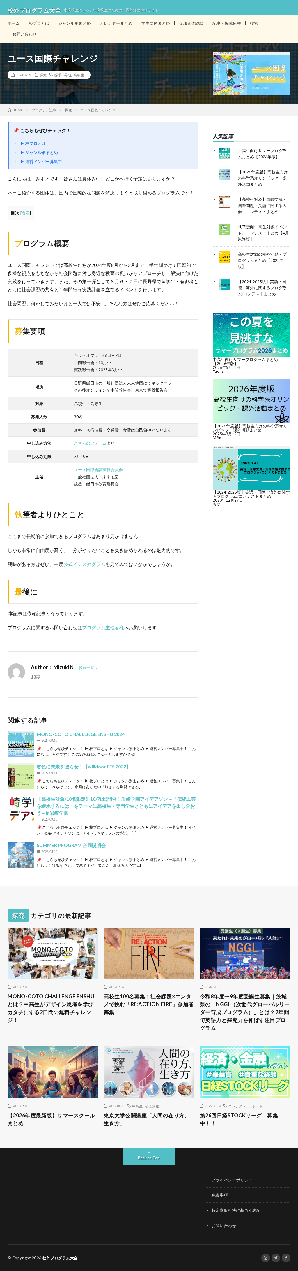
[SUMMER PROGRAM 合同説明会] (21, 855)
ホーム (14, 23)
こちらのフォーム (90, 443)
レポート (255, 1106)
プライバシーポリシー (232, 1179)
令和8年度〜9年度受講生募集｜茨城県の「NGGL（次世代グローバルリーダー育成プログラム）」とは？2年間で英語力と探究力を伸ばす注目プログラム (245, 1012)
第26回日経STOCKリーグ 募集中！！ (239, 1119)
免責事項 (220, 1195)
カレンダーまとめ (116, 23)
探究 (43, 75)
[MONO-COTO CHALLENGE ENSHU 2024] (21, 744)
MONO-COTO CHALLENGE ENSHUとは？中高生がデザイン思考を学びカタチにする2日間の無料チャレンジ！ (51, 1008)
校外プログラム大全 (60, 1258)
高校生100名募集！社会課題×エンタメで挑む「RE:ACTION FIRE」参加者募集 (149, 1004)
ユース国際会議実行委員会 (98, 469)
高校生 (79, 75)
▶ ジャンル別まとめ (39, 152)
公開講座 (152, 1106)
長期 (67, 75)
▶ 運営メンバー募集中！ (43, 161)
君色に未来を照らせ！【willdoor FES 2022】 (84, 766)
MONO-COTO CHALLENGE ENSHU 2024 (81, 734)
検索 (254, 23)
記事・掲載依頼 (226, 23)
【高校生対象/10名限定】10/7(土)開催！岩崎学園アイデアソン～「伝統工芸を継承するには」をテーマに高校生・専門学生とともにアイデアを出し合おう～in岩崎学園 (116, 806)
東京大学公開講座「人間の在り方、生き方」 (147, 1119)
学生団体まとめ (155, 23)
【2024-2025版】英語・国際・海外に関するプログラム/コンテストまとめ (262, 287)
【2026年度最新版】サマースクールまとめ (51, 1119)
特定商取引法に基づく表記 (236, 1210)
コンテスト (237, 1106)
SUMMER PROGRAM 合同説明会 (71, 845)
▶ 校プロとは (33, 143)
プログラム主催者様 (103, 627)
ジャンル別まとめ (74, 23)
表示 (26, 213)
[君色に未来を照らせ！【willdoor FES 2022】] (21, 776)
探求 (57, 75)
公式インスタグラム (84, 564)
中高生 (137, 1106)
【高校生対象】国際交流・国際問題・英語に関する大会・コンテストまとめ (262, 205)
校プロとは (39, 23)
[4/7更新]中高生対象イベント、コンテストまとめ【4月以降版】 (263, 232)
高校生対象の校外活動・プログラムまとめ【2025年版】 (262, 260)
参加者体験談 (191, 23)
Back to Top (149, 1157)
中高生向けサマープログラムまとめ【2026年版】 (245, 361)
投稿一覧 (86, 667)
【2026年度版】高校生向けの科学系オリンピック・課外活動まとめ (263, 178)
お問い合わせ (24, 33)
